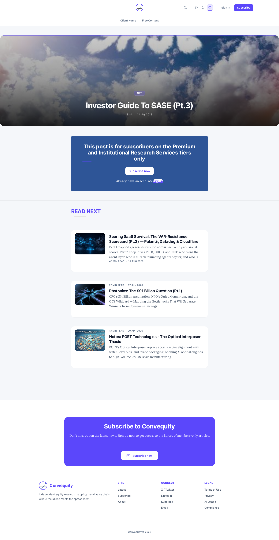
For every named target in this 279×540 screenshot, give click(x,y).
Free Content (150, 20)
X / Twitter (167, 489)
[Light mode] (196, 8)
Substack (167, 501)
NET (139, 93)
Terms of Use (212, 489)
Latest (122, 489)
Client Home (128, 20)
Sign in (225, 7)
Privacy (209, 495)
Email (164, 507)
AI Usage (210, 501)
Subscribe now (139, 171)
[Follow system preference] (210, 8)
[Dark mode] (203, 8)
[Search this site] (185, 7)
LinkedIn (166, 495)
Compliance (211, 507)
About (121, 501)
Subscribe (243, 7)
